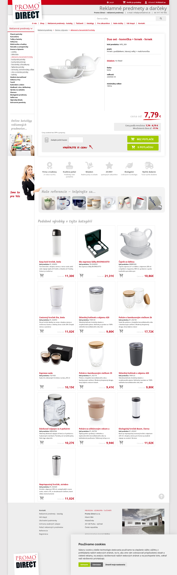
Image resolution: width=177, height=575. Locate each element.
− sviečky (13, 52)
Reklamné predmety (19, 28)
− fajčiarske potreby (17, 67)
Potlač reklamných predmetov (51, 527)
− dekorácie (14, 54)
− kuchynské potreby (17, 59)
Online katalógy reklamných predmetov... (21, 125)
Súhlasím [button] (84, 565)
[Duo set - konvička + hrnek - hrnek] (72, 97)
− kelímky (13, 74)
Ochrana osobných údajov (49, 524)
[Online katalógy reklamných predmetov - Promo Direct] (22, 155)
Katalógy (90, 23)
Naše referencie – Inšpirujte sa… (68, 192)
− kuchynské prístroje (18, 62)
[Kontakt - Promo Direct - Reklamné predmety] (143, 534)
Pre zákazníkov (103, 23)
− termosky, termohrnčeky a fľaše (22, 69)
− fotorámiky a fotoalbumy (19, 64)
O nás (34, 23)
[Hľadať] (161, 18)
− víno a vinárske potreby (19, 72)
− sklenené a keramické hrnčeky (21, 57)
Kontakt (141, 23)
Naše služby (118, 23)
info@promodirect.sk (141, 12)
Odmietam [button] (96, 565)
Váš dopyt (131, 23)
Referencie (43, 530)
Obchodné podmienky (48, 520)
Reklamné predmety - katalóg (60, 23)
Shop (42, 23)
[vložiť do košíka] (42, 276)
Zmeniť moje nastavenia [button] (115, 565)
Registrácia (43, 534)
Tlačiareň (79, 23)
